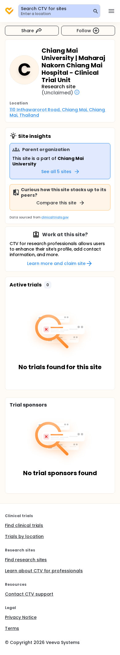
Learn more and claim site (56, 263)
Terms (12, 628)
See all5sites (56, 171)
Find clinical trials (24, 525)
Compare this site (56, 203)
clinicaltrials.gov (54, 217)
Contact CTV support (29, 594)
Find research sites (26, 560)
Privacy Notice (21, 617)
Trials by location (24, 536)
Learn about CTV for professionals (44, 571)
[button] (47, 285)
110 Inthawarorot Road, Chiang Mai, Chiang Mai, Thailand (58, 112)
